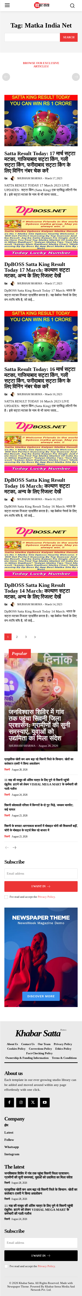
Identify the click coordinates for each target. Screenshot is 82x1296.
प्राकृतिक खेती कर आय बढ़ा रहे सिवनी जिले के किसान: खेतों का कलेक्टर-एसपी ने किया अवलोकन (40, 1191)
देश (5, 178)
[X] (33, 1102)
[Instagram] (21, 1102)
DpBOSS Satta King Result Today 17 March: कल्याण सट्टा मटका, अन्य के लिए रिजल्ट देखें (37, 270)
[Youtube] (45, 1102)
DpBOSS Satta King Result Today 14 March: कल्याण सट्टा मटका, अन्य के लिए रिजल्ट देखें (37, 591)
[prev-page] (6, 77)
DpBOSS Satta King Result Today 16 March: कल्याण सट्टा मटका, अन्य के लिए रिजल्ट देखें (37, 485)
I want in (38, 886)
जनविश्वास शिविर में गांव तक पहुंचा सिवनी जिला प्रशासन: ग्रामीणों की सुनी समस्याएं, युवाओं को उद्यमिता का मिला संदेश (39, 725)
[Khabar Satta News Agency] (42, 5)
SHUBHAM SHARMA (29, 178)
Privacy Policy (46, 896)
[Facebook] (9, 1102)
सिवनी (7, 769)
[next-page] (34, 636)
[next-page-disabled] (76, 77)
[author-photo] (13, 178)
